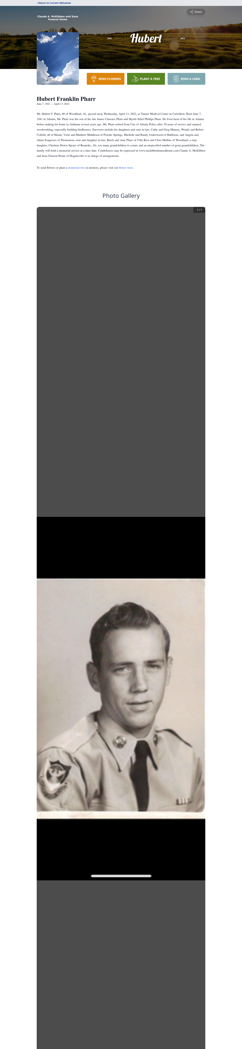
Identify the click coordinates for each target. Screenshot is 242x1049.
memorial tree (76, 167)
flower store (126, 167)
